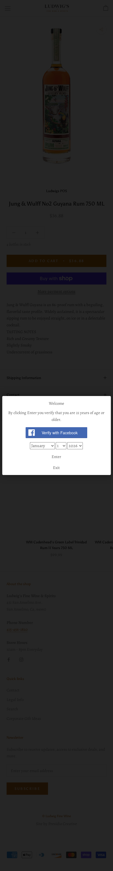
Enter (56, 456)
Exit (56, 467)
